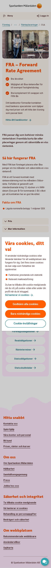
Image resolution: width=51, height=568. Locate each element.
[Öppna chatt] (45, 562)
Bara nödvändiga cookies (25, 314)
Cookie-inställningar (26, 323)
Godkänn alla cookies (25, 304)
